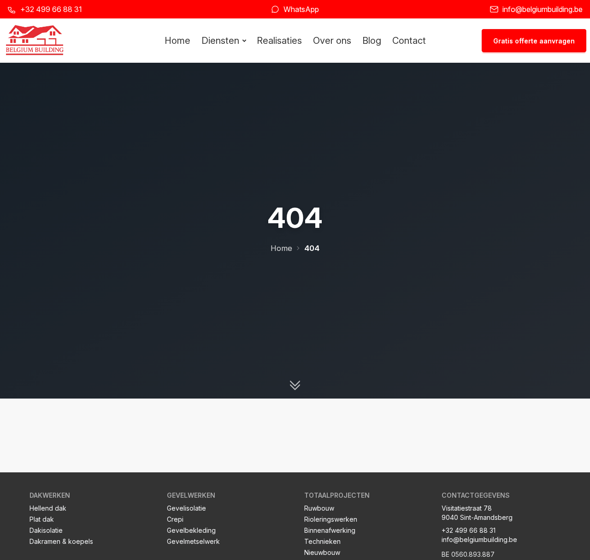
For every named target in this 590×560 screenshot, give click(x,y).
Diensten (220, 40)
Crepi (175, 519)
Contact (409, 40)
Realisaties (279, 40)
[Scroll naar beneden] (295, 385)
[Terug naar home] (34, 40)
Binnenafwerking (329, 530)
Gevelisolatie (186, 508)
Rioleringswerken (330, 519)
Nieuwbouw (322, 552)
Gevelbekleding (191, 530)
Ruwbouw (319, 508)
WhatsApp (301, 9)
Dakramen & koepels (61, 541)
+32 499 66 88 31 (51, 9)
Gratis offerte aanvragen (534, 41)
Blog (371, 40)
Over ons (332, 40)
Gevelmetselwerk (193, 541)
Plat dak (42, 519)
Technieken (322, 541)
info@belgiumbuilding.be (542, 9)
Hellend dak (48, 508)
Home (177, 40)
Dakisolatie (46, 530)
